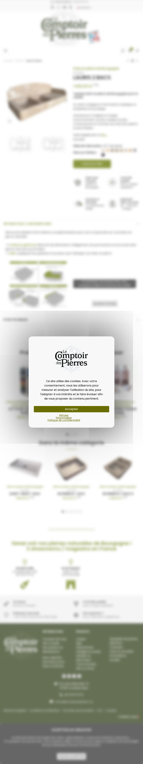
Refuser (64, 415)
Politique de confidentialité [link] (64, 420)
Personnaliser (64, 417)
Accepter (71, 409)
